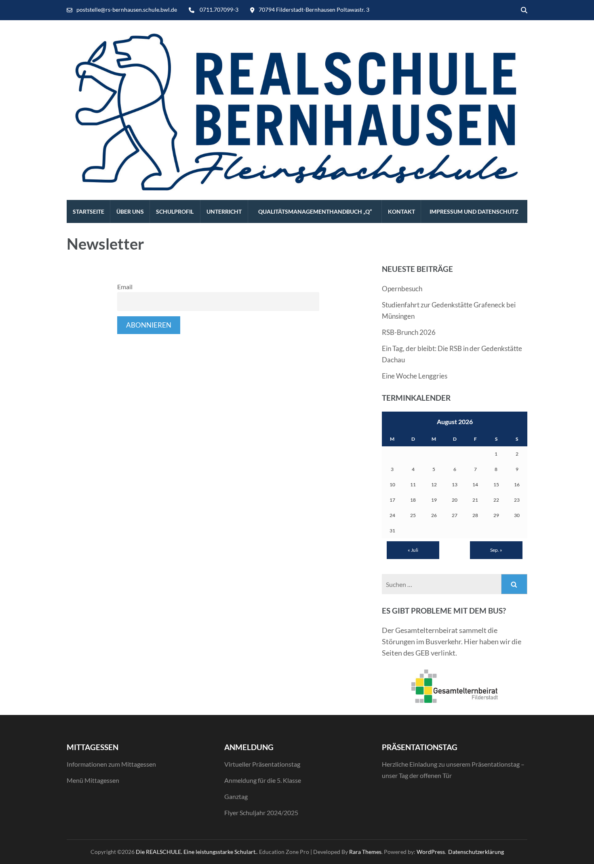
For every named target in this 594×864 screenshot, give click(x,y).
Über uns (130, 211)
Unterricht (224, 211)
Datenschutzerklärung (476, 851)
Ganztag (236, 796)
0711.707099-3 (219, 9)
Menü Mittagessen (93, 780)
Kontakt (401, 211)
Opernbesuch (402, 288)
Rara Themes (365, 851)
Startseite (88, 211)
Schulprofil (175, 211)
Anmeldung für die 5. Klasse (262, 780)
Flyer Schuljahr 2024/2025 (261, 812)
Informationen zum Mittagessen (111, 764)
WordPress (431, 851)
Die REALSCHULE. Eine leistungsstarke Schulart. (196, 851)
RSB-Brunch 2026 (409, 332)
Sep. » (496, 550)
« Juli (413, 550)
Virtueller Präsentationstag (262, 764)
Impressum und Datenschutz (474, 211)
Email (125, 286)
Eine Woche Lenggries (414, 376)
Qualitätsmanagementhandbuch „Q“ (315, 211)
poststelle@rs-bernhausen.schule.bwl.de (126, 9)
